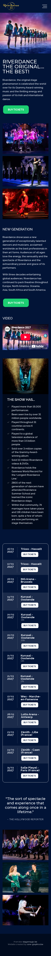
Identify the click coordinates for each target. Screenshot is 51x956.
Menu (44, 6)
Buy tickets (16, 109)
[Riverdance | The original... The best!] (11, 6)
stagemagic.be (30, 942)
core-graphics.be (35, 944)
